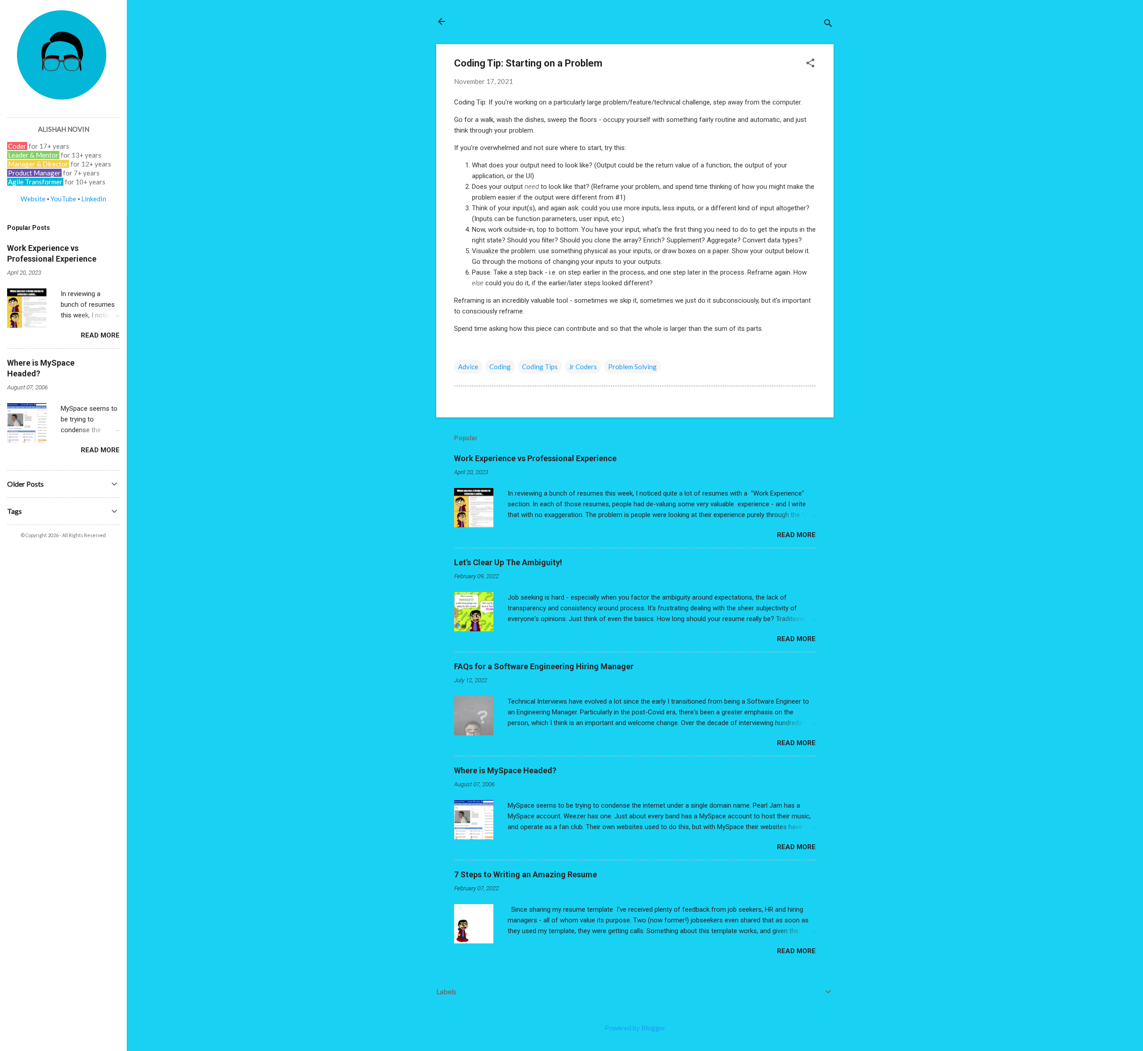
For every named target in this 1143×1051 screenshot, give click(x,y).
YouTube (63, 199)
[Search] (828, 24)
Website (33, 199)
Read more (796, 535)
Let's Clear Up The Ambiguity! (508, 562)
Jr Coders (583, 367)
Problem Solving (632, 367)
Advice (468, 367)
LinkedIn (93, 199)
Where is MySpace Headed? (505, 770)
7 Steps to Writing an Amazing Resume (525, 874)
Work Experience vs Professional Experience (535, 458)
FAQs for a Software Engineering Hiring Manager (544, 666)
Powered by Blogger (635, 1028)
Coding (500, 367)
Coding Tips (540, 367)
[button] (810, 64)
